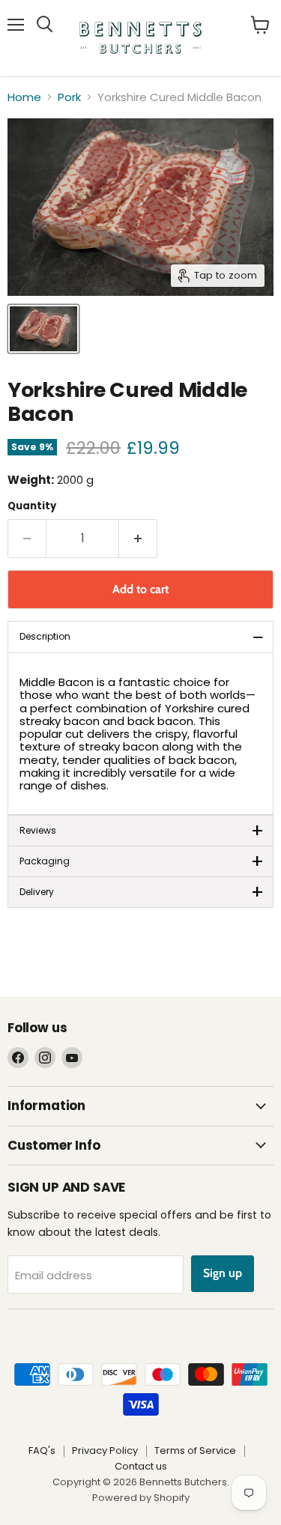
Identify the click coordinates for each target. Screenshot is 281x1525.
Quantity (31, 506)
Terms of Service (195, 1450)
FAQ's (41, 1450)
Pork (69, 97)
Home (24, 97)
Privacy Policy (105, 1450)
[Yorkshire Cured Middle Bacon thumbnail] (43, 329)
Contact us (141, 1466)
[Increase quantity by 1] (138, 538)
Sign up (222, 1273)
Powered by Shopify (141, 1498)
